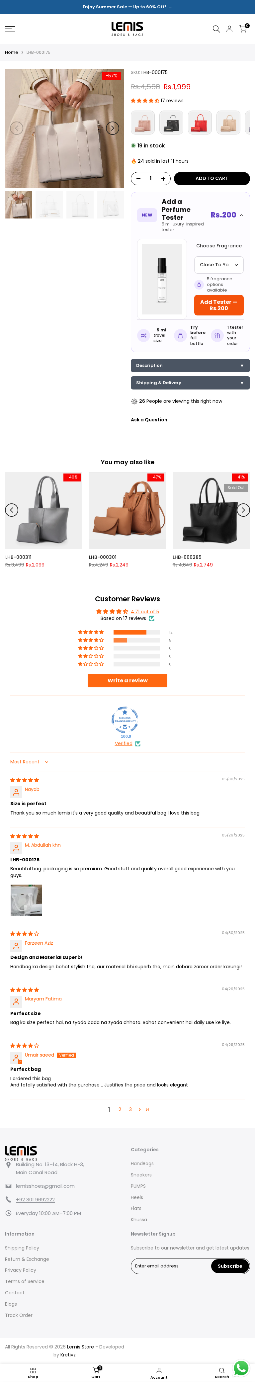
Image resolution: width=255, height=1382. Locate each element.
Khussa (139, 1219)
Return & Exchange (27, 1259)
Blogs (11, 1304)
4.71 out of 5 (145, 611)
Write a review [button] (128, 680)
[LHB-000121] (171, 122)
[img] (24, 780)
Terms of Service (24, 1281)
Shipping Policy (22, 1248)
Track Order (19, 1315)
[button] (146, 100)
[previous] (16, 128)
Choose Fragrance (219, 246)
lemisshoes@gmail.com (45, 1185)
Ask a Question (149, 419)
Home (11, 52)
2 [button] (120, 1109)
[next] (112, 128)
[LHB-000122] (143, 122)
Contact (15, 1292)
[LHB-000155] (228, 122)
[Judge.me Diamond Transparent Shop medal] (125, 720)
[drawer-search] (216, 29)
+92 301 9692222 (35, 1199)
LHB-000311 (18, 557)
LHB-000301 (103, 557)
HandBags (142, 1163)
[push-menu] (10, 29)
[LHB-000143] (200, 122)
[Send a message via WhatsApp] (241, 1368)
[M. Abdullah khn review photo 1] (26, 900)
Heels (137, 1197)
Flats (136, 1208)
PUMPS (138, 1186)
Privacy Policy (20, 1270)
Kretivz (68, 1354)
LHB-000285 (187, 557)
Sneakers (141, 1174)
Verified (123, 743)
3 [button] (130, 1109)
